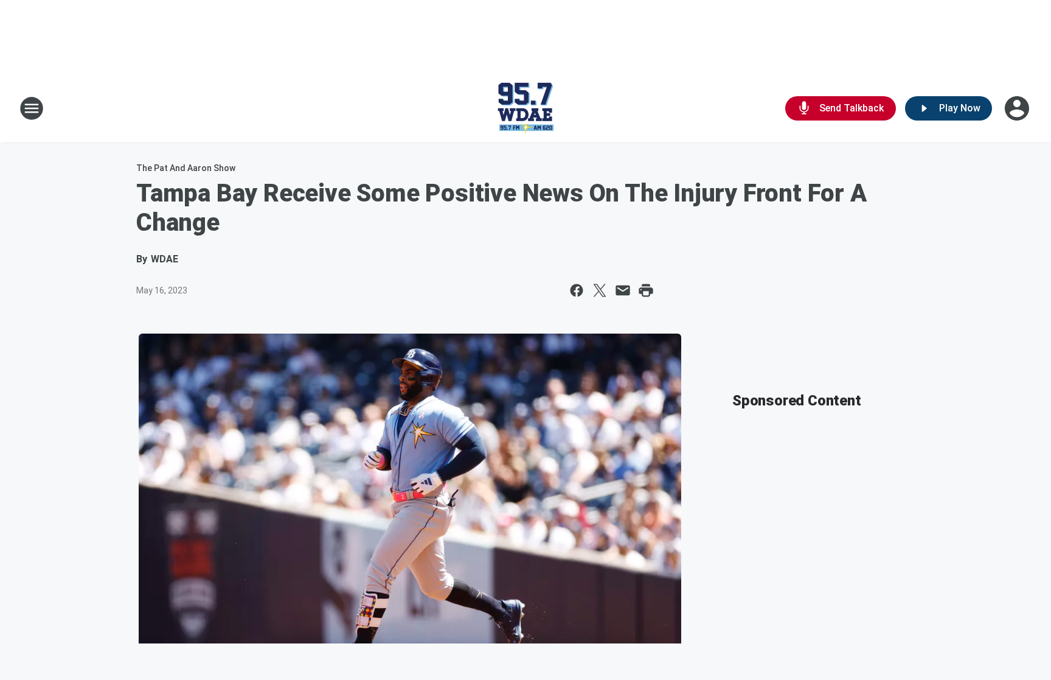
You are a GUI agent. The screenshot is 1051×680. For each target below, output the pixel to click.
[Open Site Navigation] (31, 108)
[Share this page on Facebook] (576, 290)
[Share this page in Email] (622, 290)
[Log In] (1018, 108)
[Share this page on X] (599, 290)
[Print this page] (645, 290)
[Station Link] (525, 108)
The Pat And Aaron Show (185, 168)
